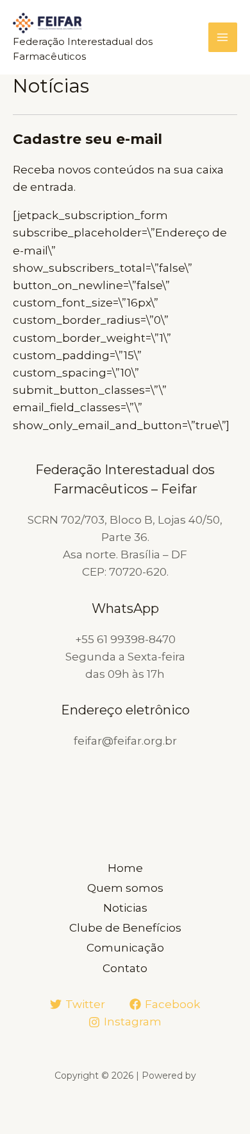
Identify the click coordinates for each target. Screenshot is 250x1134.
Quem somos (125, 888)
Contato (125, 968)
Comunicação (125, 947)
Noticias (125, 907)
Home (125, 868)
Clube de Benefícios (125, 927)
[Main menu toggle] (223, 37)
